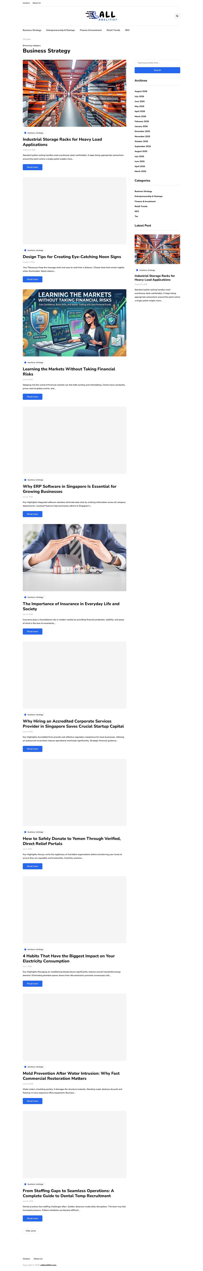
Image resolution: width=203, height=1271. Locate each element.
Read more (32, 167)
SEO (127, 30)
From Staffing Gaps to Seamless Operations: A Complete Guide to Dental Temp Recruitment (68, 1193)
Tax (136, 216)
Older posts (31, 1230)
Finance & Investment (91, 30)
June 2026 (140, 101)
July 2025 (139, 156)
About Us (36, 3)
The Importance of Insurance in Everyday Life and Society (71, 606)
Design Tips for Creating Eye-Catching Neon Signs (72, 257)
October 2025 (141, 141)
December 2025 (142, 131)
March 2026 (140, 116)
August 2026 (141, 91)
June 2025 (140, 161)
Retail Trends (113, 30)
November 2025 (142, 136)
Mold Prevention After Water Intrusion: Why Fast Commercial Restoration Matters (71, 1076)
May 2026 (139, 106)
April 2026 (140, 111)
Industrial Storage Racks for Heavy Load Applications (62, 142)
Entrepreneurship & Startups (60, 30)
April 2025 (140, 166)
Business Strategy (32, 30)
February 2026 (142, 121)
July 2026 (139, 96)
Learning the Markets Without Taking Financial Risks (69, 371)
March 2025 (140, 171)
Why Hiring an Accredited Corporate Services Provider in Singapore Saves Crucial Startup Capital (73, 723)
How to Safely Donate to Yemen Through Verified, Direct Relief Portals (72, 841)
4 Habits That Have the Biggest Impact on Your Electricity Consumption (69, 958)
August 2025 (141, 151)
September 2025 (143, 146)
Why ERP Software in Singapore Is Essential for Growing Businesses (69, 489)
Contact (26, 3)
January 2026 (141, 126)
